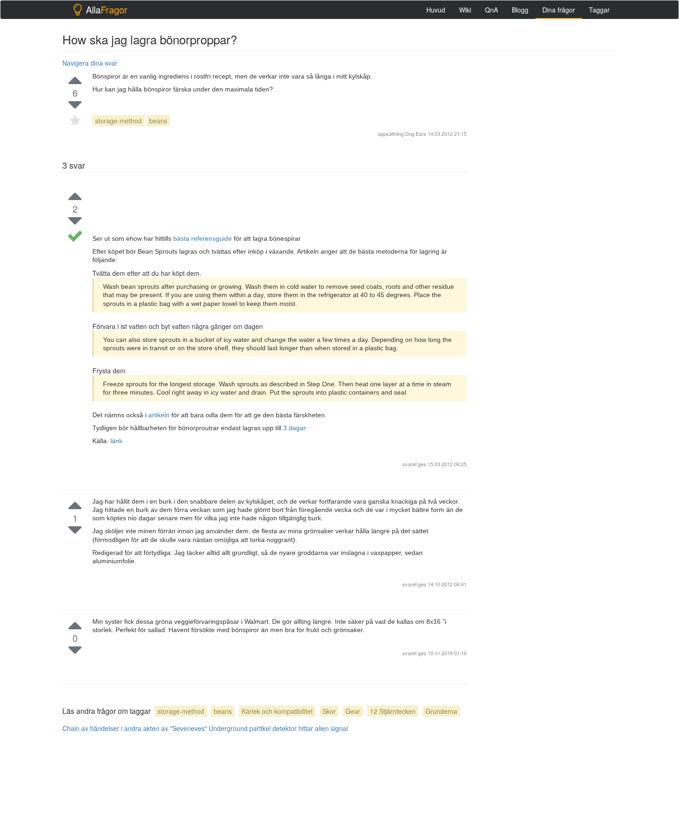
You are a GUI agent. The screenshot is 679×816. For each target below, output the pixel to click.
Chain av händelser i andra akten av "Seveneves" (134, 728)
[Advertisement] (547, 194)
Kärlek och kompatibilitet (277, 711)
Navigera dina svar (89, 62)
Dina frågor (558, 9)
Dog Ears (415, 133)
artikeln (159, 415)
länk (116, 441)
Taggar (599, 9)
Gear (353, 711)
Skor (329, 711)
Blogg (520, 9)
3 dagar (294, 428)
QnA (491, 9)
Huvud (435, 9)
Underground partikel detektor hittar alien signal (278, 728)
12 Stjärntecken (393, 711)
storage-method (118, 120)
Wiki (465, 9)
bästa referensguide (203, 238)
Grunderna (441, 711)
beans (158, 120)
